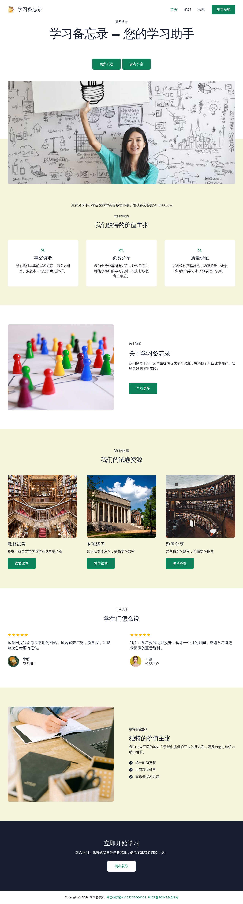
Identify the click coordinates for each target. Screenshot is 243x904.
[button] (223, 9)
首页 (173, 9)
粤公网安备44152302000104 (126, 897)
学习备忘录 (30, 9)
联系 (201, 9)
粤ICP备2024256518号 (163, 897)
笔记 (187, 9)
